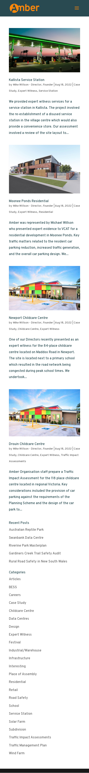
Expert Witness (27, 91)
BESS (13, 587)
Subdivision (17, 730)
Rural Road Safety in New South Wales (38, 562)
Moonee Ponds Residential (29, 201)
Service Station (48, 91)
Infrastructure (19, 658)
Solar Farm (17, 722)
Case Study (17, 603)
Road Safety (18, 698)
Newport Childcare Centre (28, 318)
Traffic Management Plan (28, 746)
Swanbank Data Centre (26, 538)
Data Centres (19, 619)
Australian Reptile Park (26, 530)
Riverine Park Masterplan (28, 546)
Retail (13, 690)
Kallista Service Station (26, 80)
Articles (15, 579)
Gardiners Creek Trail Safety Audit (35, 554)
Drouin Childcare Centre (27, 444)
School (14, 706)
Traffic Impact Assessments (30, 738)
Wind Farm (17, 753)
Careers (15, 595)
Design (14, 627)
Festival (15, 643)
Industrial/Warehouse (25, 651)
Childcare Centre (28, 329)
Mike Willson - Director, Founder (33, 85)
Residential (46, 212)
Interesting (17, 666)
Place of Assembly (23, 674)
